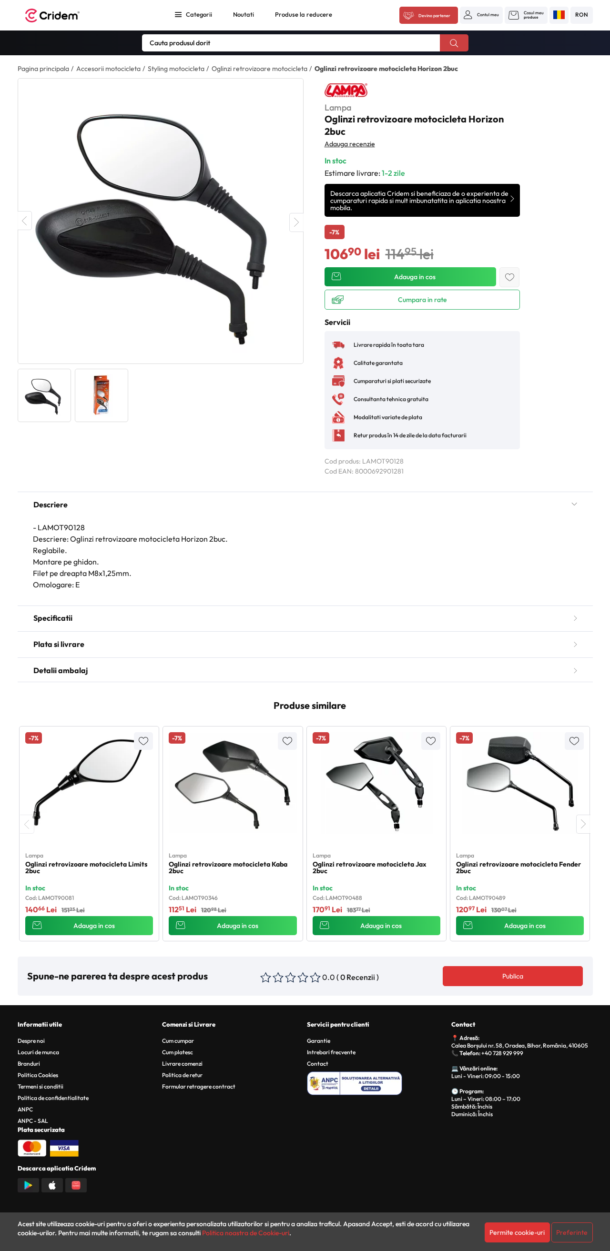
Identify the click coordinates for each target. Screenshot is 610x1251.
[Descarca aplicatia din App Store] (52, 1184)
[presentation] (27, 824)
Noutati (243, 14)
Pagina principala (43, 68)
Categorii (199, 14)
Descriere (50, 504)
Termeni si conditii (40, 1086)
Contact (317, 1063)
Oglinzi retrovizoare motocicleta (259, 68)
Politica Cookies (38, 1075)
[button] (481, 14)
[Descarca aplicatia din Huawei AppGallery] (76, 1184)
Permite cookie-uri (517, 1232)
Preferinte (572, 1232)
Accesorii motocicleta (108, 68)
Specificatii (52, 618)
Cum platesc (177, 1052)
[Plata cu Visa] (64, 1147)
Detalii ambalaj (60, 670)
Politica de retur (182, 1075)
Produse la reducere (303, 14)
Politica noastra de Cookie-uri (245, 1233)
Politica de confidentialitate (53, 1097)
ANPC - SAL (33, 1120)
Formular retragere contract (198, 1086)
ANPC (25, 1109)
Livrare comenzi (182, 1063)
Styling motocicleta (176, 68)
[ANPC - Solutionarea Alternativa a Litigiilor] (377, 1082)
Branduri (29, 1063)
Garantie (318, 1040)
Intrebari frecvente (331, 1052)
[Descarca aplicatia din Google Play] (28, 1184)
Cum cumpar (178, 1040)
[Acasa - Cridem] (63, 15)
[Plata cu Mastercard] (32, 1147)
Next (296, 222)
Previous (25, 220)
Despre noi (31, 1040)
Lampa (338, 107)
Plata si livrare (58, 644)
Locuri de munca (38, 1052)
